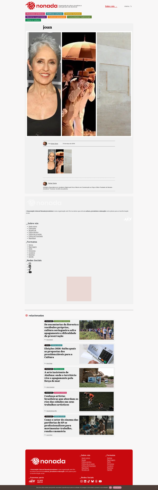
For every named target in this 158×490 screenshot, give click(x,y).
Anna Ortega (49, 363)
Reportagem (49, 321)
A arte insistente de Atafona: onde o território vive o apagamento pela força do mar (60, 376)
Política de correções (35, 234)
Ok (110, 487)
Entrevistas (32, 251)
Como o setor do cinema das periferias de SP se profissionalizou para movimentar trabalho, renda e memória (61, 425)
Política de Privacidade (36, 236)
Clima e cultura (33, 20)
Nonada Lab (32, 230)
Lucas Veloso (49, 435)
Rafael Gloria (54, 143)
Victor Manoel (49, 339)
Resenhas (32, 255)
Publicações (32, 228)
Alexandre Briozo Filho (51, 411)
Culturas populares (57, 17)
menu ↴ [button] (128, 6)
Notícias (109, 458)
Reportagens (33, 247)
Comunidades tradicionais (79, 17)
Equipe (84, 460)
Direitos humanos (73, 14)
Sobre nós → (111, 6)
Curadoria (32, 253)
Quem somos (33, 226)
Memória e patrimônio (36, 17)
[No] (156, 487)
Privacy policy (117, 487)
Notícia (31, 245)
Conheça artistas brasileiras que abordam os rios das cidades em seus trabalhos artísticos (61, 400)
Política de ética (33, 232)
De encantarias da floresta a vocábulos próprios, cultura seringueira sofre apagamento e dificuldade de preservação (61, 330)
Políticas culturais (54, 14)
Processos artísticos (35, 14)
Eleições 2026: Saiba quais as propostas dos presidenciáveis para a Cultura (60, 353)
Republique (32, 238)
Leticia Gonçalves (50, 387)
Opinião (31, 257)
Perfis (30, 249)
